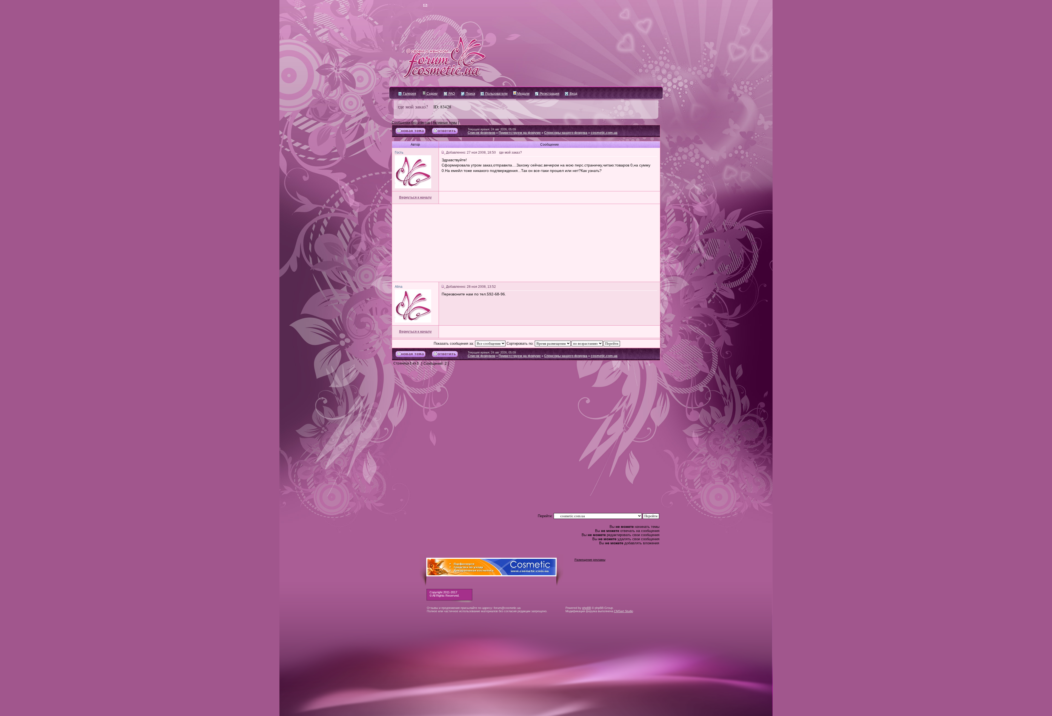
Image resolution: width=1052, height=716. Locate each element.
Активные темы (445, 123)
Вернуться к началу (415, 197)
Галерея (409, 94)
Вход (573, 94)
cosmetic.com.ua (604, 133)
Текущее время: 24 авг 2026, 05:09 (492, 129)
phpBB (586, 607)
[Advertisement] (526, 243)
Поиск (470, 94)
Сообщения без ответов (411, 123)
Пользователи (496, 94)
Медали (523, 94)
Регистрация (549, 94)
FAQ (451, 94)
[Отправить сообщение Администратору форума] (409, 5)
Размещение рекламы (589, 559)
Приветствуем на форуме (520, 133)
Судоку (432, 94)
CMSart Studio (623, 611)
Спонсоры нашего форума (565, 133)
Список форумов (481, 133)
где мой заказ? (413, 106)
